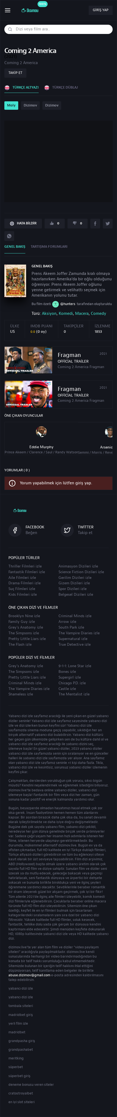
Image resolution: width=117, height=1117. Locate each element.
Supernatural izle (73, 638)
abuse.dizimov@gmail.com (29, 975)
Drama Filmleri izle (24, 583)
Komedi (66, 313)
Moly (11, 105)
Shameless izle (20, 694)
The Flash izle (20, 644)
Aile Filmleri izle (22, 577)
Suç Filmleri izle (21, 588)
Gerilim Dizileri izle (75, 577)
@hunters (67, 304)
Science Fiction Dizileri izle (81, 572)
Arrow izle (67, 621)
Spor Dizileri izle (73, 588)
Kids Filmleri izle (22, 594)
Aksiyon (49, 313)
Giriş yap (101, 10)
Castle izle (67, 688)
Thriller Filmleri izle (25, 566)
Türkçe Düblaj (65, 87)
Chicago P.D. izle (72, 683)
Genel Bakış (14, 246)
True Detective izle (75, 644)
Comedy (98, 313)
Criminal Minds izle (75, 616)
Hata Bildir (26, 223)
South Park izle (71, 627)
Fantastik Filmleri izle (26, 572)
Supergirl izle (70, 677)
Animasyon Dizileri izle (78, 566)
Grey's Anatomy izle (25, 627)
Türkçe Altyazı (26, 87)
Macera (82, 313)
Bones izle (67, 671)
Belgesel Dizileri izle (76, 594)
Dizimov (30, 105)
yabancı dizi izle (20, 988)
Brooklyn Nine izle (24, 616)
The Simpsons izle (23, 633)
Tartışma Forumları (49, 246)
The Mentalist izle (74, 694)
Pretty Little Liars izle (27, 638)
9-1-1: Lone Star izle (75, 666)
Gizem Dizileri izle (74, 583)
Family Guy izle (21, 621)
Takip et (15, 73)
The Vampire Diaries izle (79, 633)
